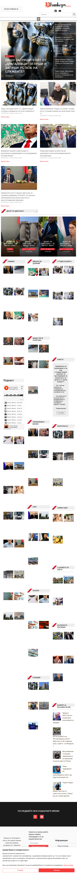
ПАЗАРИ (36, 591)
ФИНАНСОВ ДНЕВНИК (37, 263)
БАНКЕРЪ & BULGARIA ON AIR (63, 706)
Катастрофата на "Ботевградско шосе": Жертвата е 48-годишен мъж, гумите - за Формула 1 (63, 741)
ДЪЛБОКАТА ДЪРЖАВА (62, 626)
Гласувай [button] (61, 413)
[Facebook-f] (35, 817)
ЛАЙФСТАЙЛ (62, 508)
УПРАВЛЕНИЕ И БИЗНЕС (38, 423)
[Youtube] (60, 11)
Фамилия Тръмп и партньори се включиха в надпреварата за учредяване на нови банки (19, 153)
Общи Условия (68, 865)
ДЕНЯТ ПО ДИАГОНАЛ (15, 211)
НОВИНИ (11, 261)
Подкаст (8, 380)
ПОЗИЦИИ (36, 678)
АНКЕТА (60, 359)
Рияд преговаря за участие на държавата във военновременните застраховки (55, 153)
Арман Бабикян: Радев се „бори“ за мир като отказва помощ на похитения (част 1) (57, 111)
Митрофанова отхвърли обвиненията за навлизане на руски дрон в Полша (63, 756)
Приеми (57, 870)
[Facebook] (55, 11)
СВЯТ (35, 507)
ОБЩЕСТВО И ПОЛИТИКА (38, 339)
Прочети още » (5, 117)
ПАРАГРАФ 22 (62, 426)
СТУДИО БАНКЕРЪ (64, 261)
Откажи (20, 870)
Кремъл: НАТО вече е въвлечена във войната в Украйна (63, 718)
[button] (38, 19)
